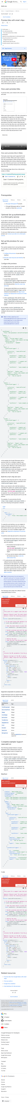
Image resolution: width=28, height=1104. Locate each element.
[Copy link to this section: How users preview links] (21, 89)
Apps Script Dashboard (6, 1053)
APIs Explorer (4, 1057)
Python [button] (19, 200)
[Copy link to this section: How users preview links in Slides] (24, 153)
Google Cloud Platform (6, 1086)
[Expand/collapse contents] (9, 29)
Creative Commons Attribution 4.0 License (17, 1002)
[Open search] (21, 2)
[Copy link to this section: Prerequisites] (13, 195)
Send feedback (6, 17)
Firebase (3, 1084)
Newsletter (3, 1066)
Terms (2, 1097)
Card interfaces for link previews (12, 986)
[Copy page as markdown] (7, 22)
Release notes (4, 1039)
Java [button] (24, 200)
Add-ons (4, 6)
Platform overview (5, 1035)
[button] (14, 48)
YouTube (3, 1070)
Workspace (16, 2)
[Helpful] (10, 14)
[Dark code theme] (23, 328)
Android (3, 1079)
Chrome (3, 1082)
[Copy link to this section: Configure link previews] (18, 264)
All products (4, 1091)
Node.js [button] (13, 200)
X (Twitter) (3, 1068)
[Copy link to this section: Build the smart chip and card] (21, 477)
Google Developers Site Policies (15, 1005)
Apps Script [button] (5, 200)
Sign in (24, 1)
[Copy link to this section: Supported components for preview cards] (24, 692)
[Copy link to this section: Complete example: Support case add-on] (12, 744)
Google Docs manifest (9, 983)
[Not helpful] (12, 14)
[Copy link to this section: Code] (6, 872)
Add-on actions (8, 572)
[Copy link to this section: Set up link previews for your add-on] (8, 243)
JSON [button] (4, 506)
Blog (2, 1063)
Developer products (5, 1037)
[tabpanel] (14, 206)
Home (2, 11)
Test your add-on (8, 981)
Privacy (7, 1097)
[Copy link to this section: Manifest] (8, 774)
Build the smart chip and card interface (13, 257)
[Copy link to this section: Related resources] (17, 973)
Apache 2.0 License (22, 1003)
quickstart (19, 208)
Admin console (4, 1050)
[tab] (5, 200)
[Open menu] (2, 1)
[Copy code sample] (26, 328)
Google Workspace (10, 11)
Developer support (5, 1042)
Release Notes (4, 25)
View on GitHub (21, 605)
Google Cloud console (6, 1055)
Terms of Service (5, 1044)
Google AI (3, 1089)
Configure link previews (10, 253)
